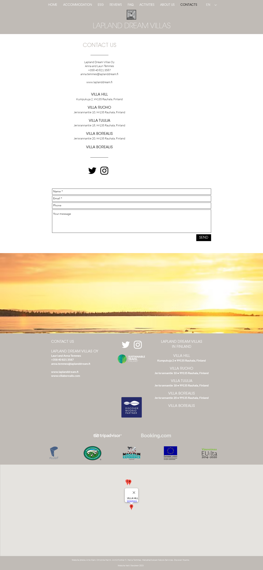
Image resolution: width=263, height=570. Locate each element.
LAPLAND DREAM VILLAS (181, 342)
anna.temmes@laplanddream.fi (99, 74)
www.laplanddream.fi (99, 82)
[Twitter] (125, 344)
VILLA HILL (99, 94)
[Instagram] (104, 170)
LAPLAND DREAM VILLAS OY (74, 351)
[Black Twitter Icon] (92, 170)
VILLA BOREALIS (99, 134)
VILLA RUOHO (99, 108)
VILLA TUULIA (99, 121)
